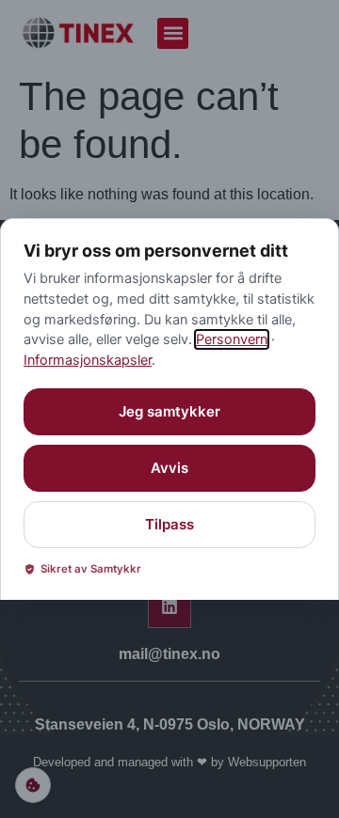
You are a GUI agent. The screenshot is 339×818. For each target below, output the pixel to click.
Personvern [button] (231, 339)
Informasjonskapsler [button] (88, 360)
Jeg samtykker (169, 411)
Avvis (169, 468)
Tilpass (169, 524)
